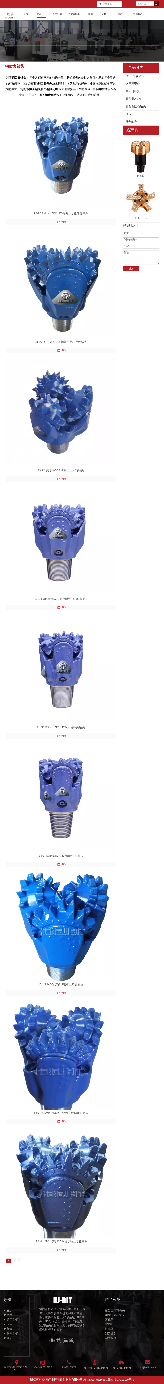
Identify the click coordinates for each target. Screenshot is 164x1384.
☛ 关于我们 (11, 1319)
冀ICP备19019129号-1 (120, 1379)
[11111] (62, 1300)
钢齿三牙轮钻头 (115, 1315)
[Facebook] (52, 1340)
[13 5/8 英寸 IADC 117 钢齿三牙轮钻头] (60, 412)
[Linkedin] (58, 1340)
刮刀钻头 (110, 1333)
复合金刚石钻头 (136, 106)
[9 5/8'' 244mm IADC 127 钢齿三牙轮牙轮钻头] (60, 155)
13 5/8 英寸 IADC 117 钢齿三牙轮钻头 (61, 470)
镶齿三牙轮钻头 (115, 1310)
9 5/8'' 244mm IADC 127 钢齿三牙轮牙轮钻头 (60, 213)
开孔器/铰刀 (133, 99)
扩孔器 (109, 1329)
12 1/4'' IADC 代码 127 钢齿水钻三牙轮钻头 (60, 1241)
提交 (131, 268)
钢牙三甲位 (133, 83)
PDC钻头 (110, 1324)
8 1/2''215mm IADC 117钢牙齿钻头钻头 (61, 727)
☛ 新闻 (8, 1329)
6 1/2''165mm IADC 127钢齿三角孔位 (60, 856)
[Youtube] (65, 1340)
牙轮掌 (109, 1319)
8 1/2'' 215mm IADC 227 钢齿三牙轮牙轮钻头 (60, 1113)
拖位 (128, 114)
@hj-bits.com (149, 1367)
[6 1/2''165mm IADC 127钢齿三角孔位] (60, 798)
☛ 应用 (8, 1324)
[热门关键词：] (156, 3)
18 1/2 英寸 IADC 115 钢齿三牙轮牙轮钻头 (61, 342)
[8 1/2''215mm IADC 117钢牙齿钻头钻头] (60, 669)
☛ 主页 (8, 1310)
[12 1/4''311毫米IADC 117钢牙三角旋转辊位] (60, 541)
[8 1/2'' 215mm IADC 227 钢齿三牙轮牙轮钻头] (60, 1063)
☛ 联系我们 (11, 1333)
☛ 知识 (8, 1338)
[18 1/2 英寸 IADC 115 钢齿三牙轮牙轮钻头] (60, 284)
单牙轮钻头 (133, 91)
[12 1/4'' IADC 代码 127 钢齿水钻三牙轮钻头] (60, 1192)
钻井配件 (131, 121)
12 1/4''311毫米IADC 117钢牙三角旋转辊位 (60, 599)
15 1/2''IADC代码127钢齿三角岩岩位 (60, 984)
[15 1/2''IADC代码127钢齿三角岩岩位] (60, 926)
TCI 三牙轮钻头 (135, 76)
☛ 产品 (8, 1315)
